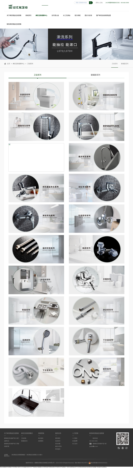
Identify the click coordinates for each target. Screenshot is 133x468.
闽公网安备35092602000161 (99, 463)
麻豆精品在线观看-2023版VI (34, 454)
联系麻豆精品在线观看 (14, 24)
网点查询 (40, 438)
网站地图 (2, 467)
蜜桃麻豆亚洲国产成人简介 (11, 438)
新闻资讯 (28, 15)
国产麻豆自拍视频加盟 (103, 15)
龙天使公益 (55, 15)
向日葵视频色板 (81, 467)
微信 (118, 448)
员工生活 (74, 443)
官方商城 (77, 15)
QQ (122, 448)
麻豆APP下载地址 (32, 467)
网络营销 (41, 433)
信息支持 (57, 441)
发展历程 (6, 446)
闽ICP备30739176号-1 (81, 463)
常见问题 (57, 443)
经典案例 (40, 441)
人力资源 (75, 433)
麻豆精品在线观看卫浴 (18, 7)
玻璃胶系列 (124, 63)
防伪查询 (57, 449)
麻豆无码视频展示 (27, 433)
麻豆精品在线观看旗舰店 (18, 454)
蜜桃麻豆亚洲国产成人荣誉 (11, 443)
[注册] (101, 2)
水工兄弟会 (66, 15)
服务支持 (58, 433)
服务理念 (57, 438)
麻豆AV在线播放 (22, 467)
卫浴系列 (30, 63)
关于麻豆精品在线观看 (14, 15)
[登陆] (97, 2)
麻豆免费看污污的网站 (11, 467)
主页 (8, 63)
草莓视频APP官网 (54, 467)
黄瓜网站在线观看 (91, 467)
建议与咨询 (88, 15)
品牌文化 (6, 441)
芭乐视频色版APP (72, 467)
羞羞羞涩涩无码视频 (43, 467)
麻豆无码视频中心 (41, 15)
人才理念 (74, 438)
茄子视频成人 (63, 467)
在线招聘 (74, 441)
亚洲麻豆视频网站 (102, 467)
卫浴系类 (23, 438)
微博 (126, 448)
